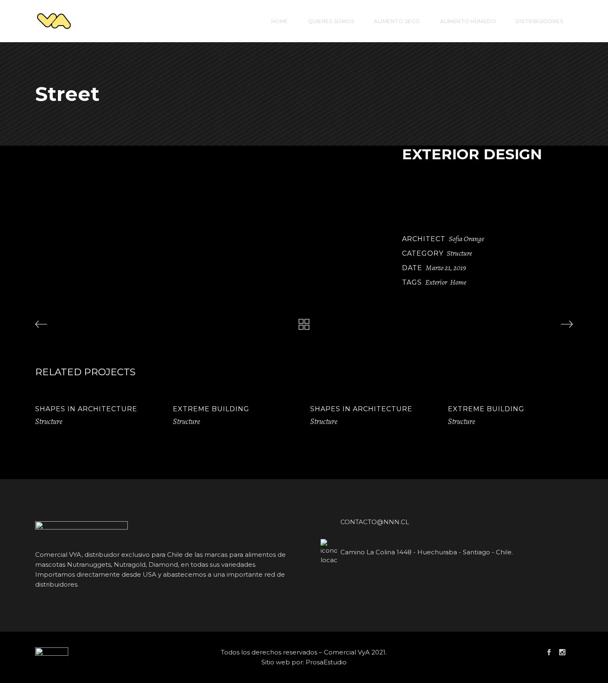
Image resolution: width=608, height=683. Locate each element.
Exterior (436, 282)
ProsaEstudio (326, 662)
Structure (459, 253)
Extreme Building (211, 409)
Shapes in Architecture (86, 409)
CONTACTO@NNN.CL (374, 522)
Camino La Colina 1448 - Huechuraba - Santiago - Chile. (426, 552)
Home (458, 282)
